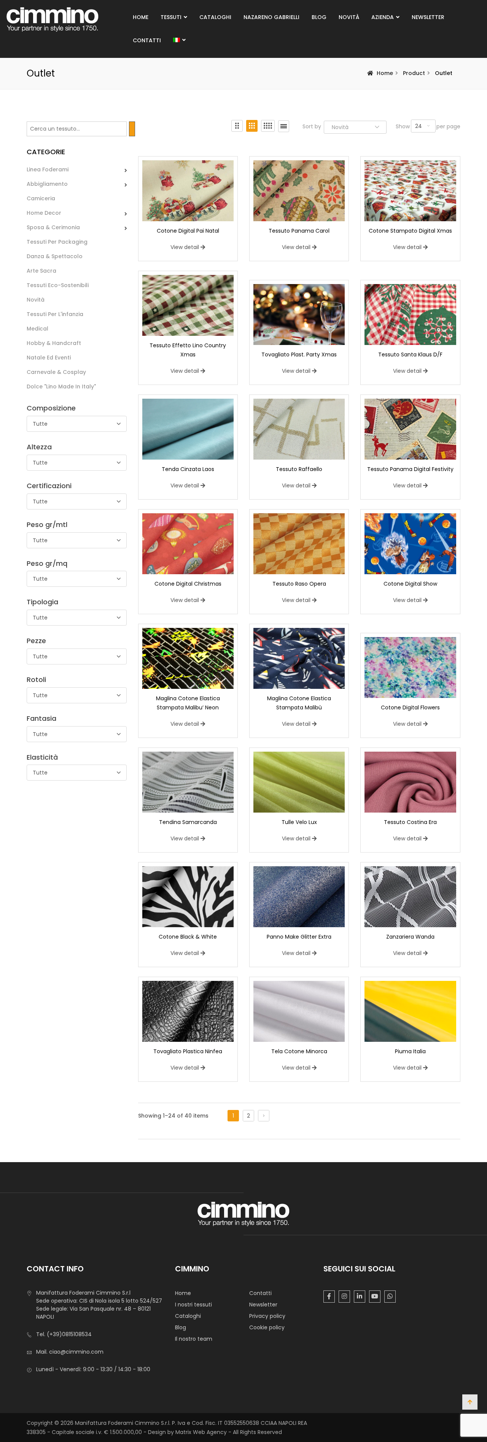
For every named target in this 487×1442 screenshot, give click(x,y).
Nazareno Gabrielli (271, 17)
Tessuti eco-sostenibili (58, 285)
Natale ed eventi (49, 357)
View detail (184, 247)
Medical (37, 328)
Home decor (44, 213)
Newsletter (428, 17)
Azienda (382, 17)
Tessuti (171, 17)
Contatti (147, 40)
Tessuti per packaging (57, 242)
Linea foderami (47, 169)
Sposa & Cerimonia (53, 227)
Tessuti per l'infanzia (55, 314)
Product (414, 73)
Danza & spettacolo (55, 256)
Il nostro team (193, 1339)
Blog (319, 17)
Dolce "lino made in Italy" (61, 386)
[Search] (132, 128)
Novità (349, 17)
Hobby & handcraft (54, 343)
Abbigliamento (47, 184)
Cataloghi (215, 17)
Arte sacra (41, 271)
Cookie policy (267, 1327)
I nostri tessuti (193, 1304)
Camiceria (41, 198)
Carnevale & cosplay (56, 372)
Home (140, 17)
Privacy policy (267, 1316)
